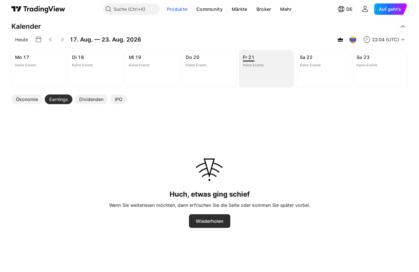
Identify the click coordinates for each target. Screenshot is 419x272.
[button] (191, 9)
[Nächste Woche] (62, 39)
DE (349, 9)
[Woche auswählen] (38, 39)
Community (209, 9)
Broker (264, 9)
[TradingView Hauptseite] (38, 9)
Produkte (177, 9)
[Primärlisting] (340, 39)
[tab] (26, 99)
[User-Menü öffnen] (365, 9)
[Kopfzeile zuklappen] (403, 26)
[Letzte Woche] (50, 39)
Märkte (239, 9)
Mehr (286, 9)
